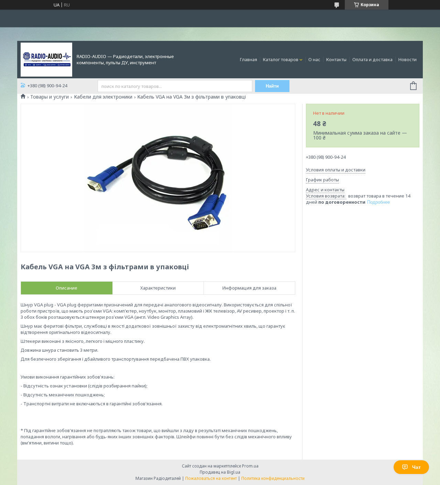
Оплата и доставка (372, 59)
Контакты (336, 59)
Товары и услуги (49, 97)
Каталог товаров (280, 59)
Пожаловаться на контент (211, 478)
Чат (416, 467)
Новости (407, 59)
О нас (314, 59)
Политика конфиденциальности (273, 478)
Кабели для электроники (103, 97)
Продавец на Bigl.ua (220, 472)
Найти (272, 86)
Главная (248, 59)
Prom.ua (250, 466)
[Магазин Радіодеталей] (46, 59)
